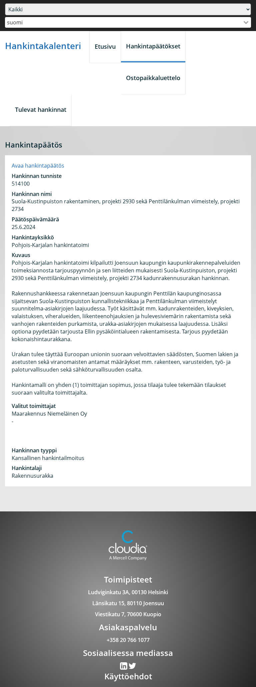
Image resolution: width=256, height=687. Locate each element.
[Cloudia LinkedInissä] (132, 667)
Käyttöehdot (128, 676)
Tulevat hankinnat (40, 109)
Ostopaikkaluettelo (153, 78)
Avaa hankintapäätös (38, 165)
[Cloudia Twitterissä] (124, 667)
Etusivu (105, 46)
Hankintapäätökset (153, 46)
